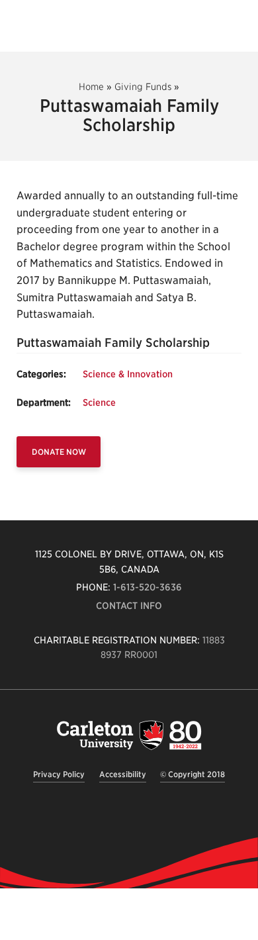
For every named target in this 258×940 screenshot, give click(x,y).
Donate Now (59, 452)
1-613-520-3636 (147, 587)
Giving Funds (142, 86)
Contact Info (129, 605)
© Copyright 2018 (192, 774)
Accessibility (122, 774)
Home (91, 86)
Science (99, 402)
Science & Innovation (128, 374)
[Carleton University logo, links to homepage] (129, 735)
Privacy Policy (59, 774)
